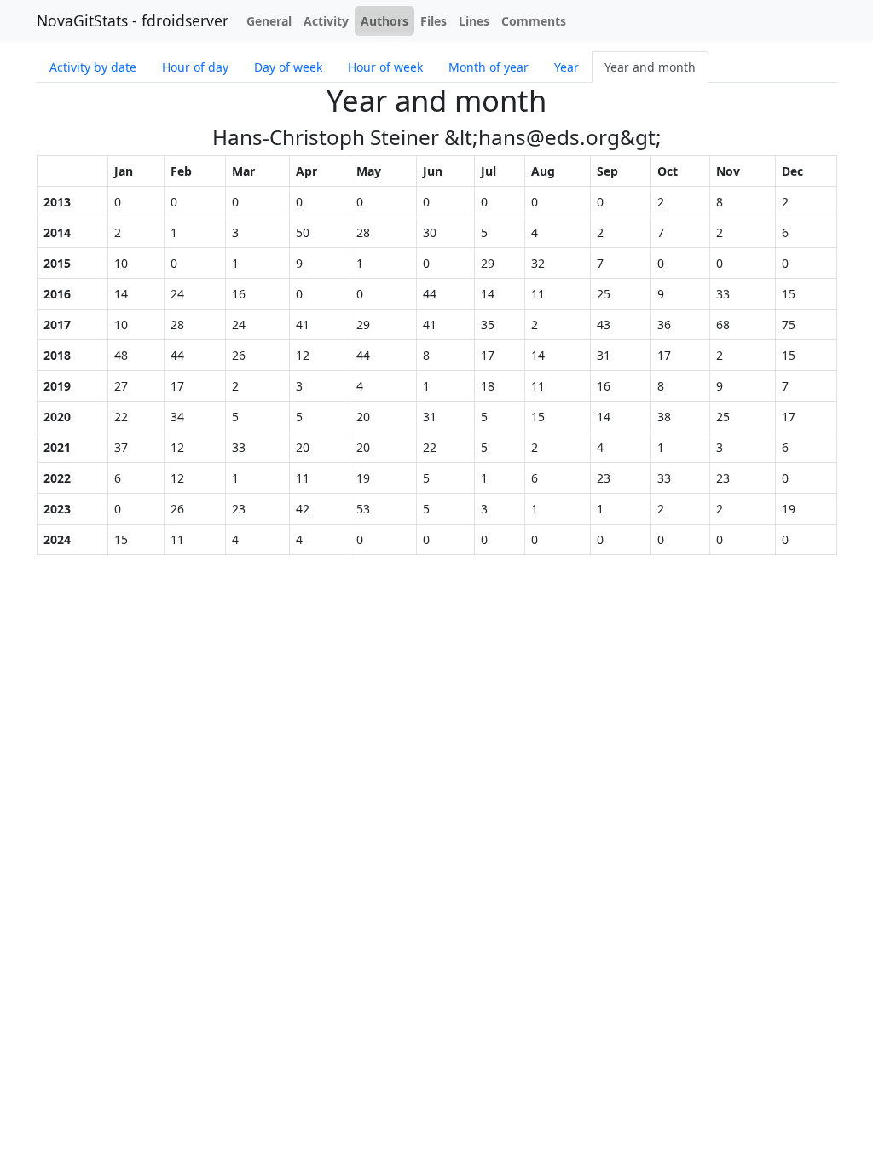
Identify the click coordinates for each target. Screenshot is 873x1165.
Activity (326, 21)
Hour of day (195, 67)
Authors (384, 21)
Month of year (488, 67)
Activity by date (92, 67)
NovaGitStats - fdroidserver (132, 20)
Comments (533, 21)
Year (566, 67)
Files (433, 21)
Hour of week (385, 67)
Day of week (288, 67)
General (269, 21)
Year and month (650, 67)
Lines (474, 21)
